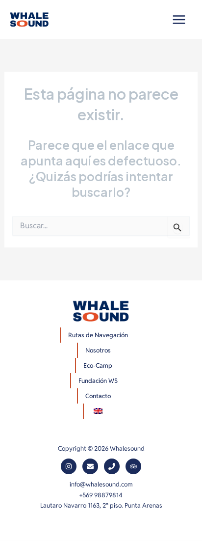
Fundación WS (98, 381)
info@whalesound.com (101, 484)
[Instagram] (68, 466)
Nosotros (98, 350)
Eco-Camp (97, 365)
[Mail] (90, 466)
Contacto (98, 396)
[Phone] (112, 466)
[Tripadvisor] (133, 466)
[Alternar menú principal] (178, 19)
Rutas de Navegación (98, 335)
